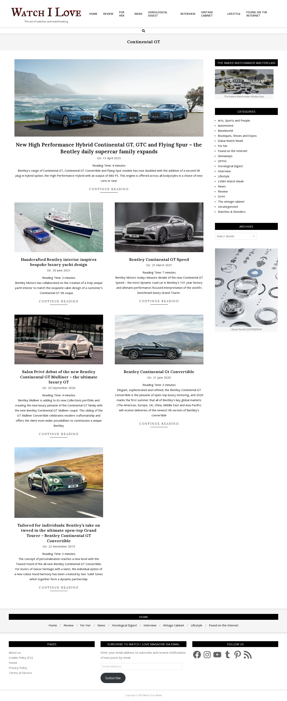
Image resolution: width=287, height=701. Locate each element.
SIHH (221, 196)
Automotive (226, 125)
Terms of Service (20, 673)
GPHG (222, 161)
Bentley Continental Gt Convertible (159, 371)
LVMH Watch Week (231, 181)
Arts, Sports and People (234, 120)
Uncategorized (228, 206)
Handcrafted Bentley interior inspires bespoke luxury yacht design (58, 262)
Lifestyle (223, 176)
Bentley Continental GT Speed (159, 259)
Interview (224, 171)
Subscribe (113, 678)
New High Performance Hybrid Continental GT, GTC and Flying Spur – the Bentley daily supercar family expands (109, 148)
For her (223, 146)
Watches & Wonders (232, 212)
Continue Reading (109, 189)
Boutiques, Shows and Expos (237, 136)
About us (15, 652)
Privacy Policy (18, 668)
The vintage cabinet (231, 201)
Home (13, 663)
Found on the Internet (232, 151)
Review (223, 191)
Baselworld (225, 130)
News (222, 186)
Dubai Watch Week (230, 141)
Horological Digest (230, 166)
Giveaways (225, 156)
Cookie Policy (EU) (21, 658)
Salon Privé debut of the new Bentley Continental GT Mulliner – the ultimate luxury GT (58, 376)
